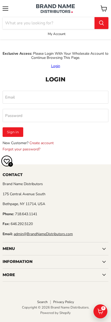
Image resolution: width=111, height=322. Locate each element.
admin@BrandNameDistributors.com (43, 234)
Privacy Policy (63, 302)
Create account (41, 143)
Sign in (13, 132)
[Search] (101, 23)
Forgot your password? (21, 149)
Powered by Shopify (55, 313)
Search (42, 302)
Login (55, 66)
